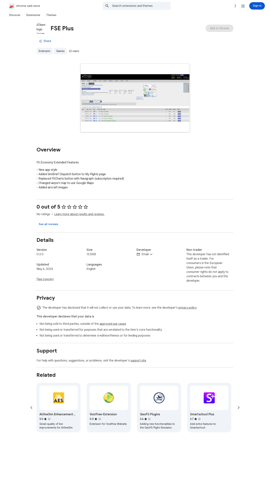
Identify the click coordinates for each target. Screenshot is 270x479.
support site (138, 360)
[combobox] (141, 6)
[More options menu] (235, 6)
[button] (243, 6)
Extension (44, 51)
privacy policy (187, 308)
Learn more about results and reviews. (79, 214)
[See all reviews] (48, 224)
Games (60, 51)
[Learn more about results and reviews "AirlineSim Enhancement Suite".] (49, 419)
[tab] (15, 15)
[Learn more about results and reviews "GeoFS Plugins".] (149, 419)
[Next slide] (238, 407)
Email (145, 254)
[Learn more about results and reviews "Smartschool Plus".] (199, 419)
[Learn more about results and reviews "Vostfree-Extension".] (99, 419)
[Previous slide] (31, 407)
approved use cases (113, 324)
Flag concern (45, 279)
